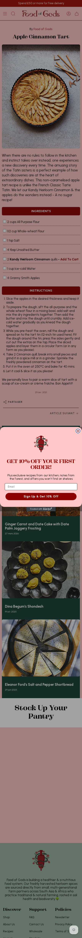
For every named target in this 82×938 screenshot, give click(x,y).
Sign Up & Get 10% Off (41, 496)
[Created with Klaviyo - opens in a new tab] (41, 509)
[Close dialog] (78, 431)
